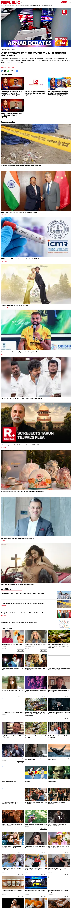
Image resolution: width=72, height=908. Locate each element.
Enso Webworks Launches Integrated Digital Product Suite (19, 623)
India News (3, 168)
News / (2, 5)
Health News (4, 261)
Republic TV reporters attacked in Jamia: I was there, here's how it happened (35, 93)
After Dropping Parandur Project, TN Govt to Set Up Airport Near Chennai (21, 398)
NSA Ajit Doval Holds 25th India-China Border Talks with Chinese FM (20, 212)
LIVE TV (65, 2)
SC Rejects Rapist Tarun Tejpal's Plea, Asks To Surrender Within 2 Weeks (21, 445)
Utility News (3, 625)
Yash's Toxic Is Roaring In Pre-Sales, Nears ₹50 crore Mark (17, 585)
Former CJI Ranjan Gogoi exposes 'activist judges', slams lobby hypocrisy (11, 115)
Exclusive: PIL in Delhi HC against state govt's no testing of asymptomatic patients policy (11, 93)
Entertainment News (5, 307)
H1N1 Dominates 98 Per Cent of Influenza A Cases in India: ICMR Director (21, 259)
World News (3, 214)
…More (2, 65)
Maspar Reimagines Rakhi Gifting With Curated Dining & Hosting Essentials (22, 492)
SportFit (2, 354)
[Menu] (69, 2)
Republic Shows (4, 67)
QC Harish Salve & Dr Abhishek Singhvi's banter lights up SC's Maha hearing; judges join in (58, 93)
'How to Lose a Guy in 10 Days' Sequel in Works (14, 305)
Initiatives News (4, 494)
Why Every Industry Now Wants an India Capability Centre (17, 538)
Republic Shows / (8, 5)
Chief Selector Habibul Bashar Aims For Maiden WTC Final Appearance (22, 594)
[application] (36, 27)
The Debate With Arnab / (18, 5)
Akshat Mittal (11, 67)
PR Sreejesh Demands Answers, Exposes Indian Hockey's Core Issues (20, 352)
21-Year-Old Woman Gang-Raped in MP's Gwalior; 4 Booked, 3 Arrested (21, 166)
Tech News (3, 540)
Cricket (2, 595)
